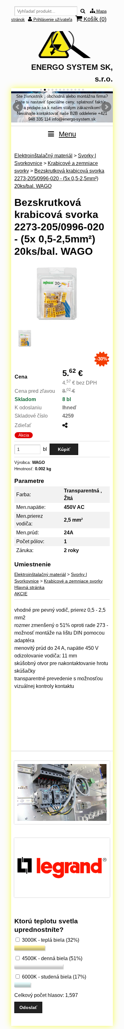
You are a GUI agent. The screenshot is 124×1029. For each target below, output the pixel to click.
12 (83, 90)
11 (79, 90)
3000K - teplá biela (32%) (50, 940)
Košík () (94, 19)
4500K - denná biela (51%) (51, 958)
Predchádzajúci (18, 107)
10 (75, 90)
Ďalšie (106, 107)
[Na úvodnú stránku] (62, 56)
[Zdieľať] (64, 425)
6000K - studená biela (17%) (53, 977)
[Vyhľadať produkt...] (82, 11)
